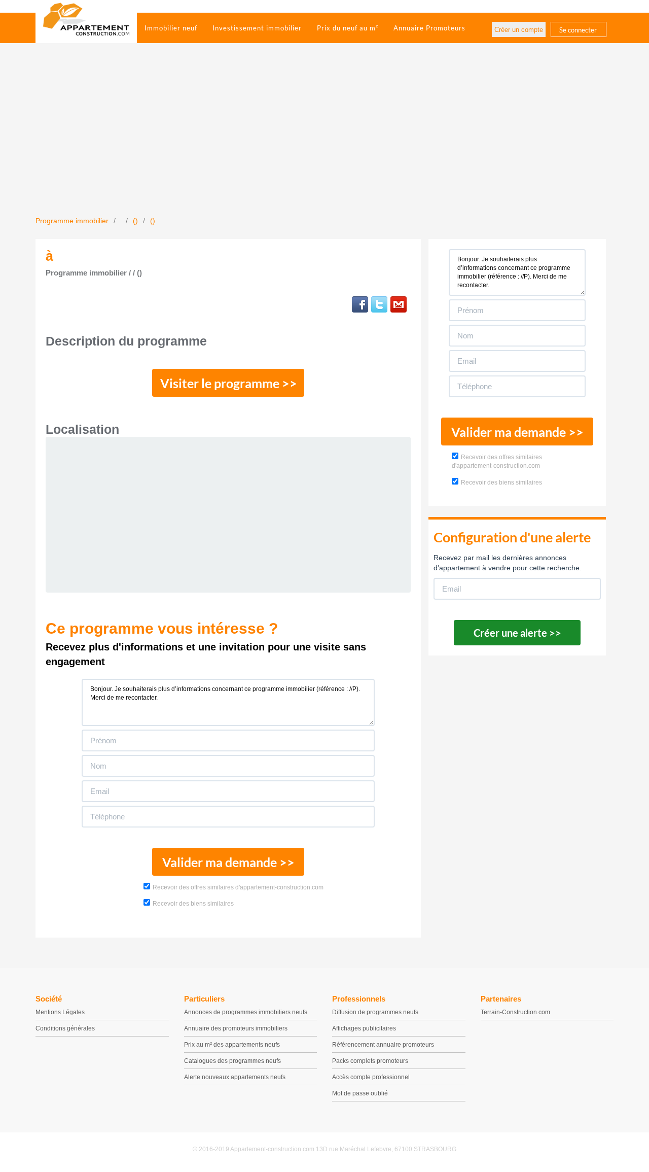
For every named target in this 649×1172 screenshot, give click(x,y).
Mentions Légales (60, 1012)
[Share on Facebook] (360, 304)
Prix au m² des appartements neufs (232, 1044)
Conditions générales (65, 1028)
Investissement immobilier (257, 28)
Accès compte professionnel (371, 1077)
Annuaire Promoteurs (429, 28)
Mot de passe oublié (360, 1093)
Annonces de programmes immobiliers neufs (245, 1012)
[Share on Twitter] (379, 304)
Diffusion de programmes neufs (375, 1012)
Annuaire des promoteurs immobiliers (235, 1028)
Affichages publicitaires (364, 1028)
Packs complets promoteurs (370, 1060)
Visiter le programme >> (228, 383)
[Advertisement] (324, 139)
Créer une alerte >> (517, 633)
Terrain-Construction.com (515, 1012)
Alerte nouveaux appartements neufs (234, 1077)
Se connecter (578, 30)
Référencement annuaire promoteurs (383, 1044)
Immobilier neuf (171, 28)
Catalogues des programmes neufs (232, 1060)
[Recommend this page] (398, 304)
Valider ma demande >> (228, 862)
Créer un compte (518, 29)
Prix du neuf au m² (347, 28)
